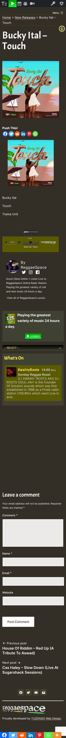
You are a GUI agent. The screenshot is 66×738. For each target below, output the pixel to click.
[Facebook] (5, 133)
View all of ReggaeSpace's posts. (26, 297)
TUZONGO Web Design (46, 718)
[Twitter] (11, 133)
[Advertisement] (33, 442)
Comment (9, 515)
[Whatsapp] (35, 133)
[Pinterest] (29, 133)
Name (7, 553)
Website (7, 592)
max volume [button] (19, 242)
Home (6, 17)
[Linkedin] (23, 133)
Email (6, 573)
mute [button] (7, 242)
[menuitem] (4, 3)
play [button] (30, 242)
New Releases (25, 17)
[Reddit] (17, 133)
